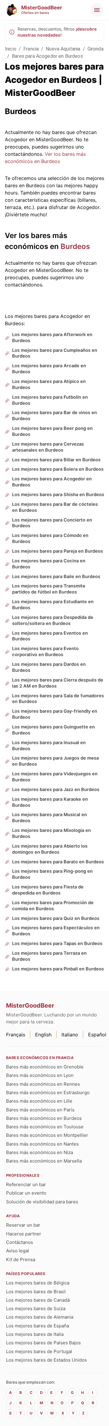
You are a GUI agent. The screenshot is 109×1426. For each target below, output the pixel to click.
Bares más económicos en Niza (39, 1152)
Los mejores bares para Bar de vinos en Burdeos (54, 415)
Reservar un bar (23, 1225)
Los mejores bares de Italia (35, 1334)
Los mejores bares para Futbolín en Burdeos (50, 400)
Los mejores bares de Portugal (39, 1351)
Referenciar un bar (26, 1184)
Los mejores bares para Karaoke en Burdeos (50, 802)
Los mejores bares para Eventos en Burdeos (50, 636)
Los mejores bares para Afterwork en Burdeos (52, 337)
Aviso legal (17, 1251)
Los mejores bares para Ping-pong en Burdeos (52, 874)
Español (97, 1035)
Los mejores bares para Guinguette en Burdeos (53, 730)
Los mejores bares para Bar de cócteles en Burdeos (55, 507)
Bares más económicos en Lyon (40, 1075)
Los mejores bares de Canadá (38, 1300)
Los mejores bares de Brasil (36, 1291)
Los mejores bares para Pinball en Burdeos (58, 969)
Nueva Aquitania (63, 49)
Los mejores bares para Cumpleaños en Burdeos (54, 353)
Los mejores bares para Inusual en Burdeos (49, 745)
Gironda (96, 49)
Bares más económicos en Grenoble (45, 1067)
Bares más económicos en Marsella (44, 1161)
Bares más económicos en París (40, 1110)
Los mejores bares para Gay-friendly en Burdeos (54, 714)
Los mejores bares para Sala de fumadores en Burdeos (58, 699)
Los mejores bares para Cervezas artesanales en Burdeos (48, 447)
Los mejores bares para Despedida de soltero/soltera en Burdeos (52, 620)
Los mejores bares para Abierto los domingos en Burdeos (50, 849)
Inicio (10, 49)
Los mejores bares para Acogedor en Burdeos (52, 482)
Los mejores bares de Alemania (39, 1317)
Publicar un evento (26, 1193)
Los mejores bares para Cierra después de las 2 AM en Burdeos (57, 683)
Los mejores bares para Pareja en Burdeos (57, 551)
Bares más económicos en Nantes (42, 1144)
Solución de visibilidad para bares (42, 1202)
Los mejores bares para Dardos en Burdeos (49, 667)
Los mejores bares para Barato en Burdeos (58, 862)
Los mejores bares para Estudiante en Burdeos (53, 604)
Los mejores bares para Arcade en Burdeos (49, 368)
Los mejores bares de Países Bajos (43, 1343)
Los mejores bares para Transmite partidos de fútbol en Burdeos (48, 589)
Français (15, 1035)
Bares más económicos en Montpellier (47, 1135)
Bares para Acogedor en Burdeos (47, 56)
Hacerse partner (23, 1234)
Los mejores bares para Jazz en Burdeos (55, 789)
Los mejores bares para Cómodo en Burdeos (50, 538)
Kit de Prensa (20, 1259)
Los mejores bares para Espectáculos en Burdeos (56, 931)
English (43, 1035)
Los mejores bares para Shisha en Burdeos (58, 494)
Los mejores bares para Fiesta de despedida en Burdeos (48, 890)
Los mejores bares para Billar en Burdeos (56, 460)
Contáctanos (19, 1242)
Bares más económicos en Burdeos (44, 1118)
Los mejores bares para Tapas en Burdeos (57, 943)
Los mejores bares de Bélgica (37, 1283)
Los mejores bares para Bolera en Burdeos (58, 469)
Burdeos (75, 246)
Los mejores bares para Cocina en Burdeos (48, 564)
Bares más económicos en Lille (39, 1101)
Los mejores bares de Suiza (35, 1308)
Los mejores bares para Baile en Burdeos (56, 576)
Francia (31, 49)
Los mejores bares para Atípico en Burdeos (49, 384)
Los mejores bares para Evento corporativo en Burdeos (45, 651)
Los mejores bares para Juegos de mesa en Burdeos (55, 761)
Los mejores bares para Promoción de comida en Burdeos (53, 905)
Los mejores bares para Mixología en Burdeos (51, 833)
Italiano (69, 1035)
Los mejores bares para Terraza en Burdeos (49, 956)
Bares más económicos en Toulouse (45, 1127)
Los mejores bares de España (37, 1326)
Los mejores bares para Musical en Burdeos (49, 817)
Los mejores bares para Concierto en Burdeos (52, 523)
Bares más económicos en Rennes (43, 1084)
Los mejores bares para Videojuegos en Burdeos (54, 777)
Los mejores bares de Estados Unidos (46, 1360)
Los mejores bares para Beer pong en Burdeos (52, 431)
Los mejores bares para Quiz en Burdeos (55, 918)
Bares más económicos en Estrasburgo (48, 1092)
